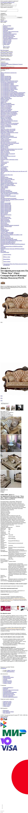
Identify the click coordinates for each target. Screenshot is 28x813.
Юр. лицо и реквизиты (8, 37)
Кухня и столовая (4, 154)
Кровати (2, 75)
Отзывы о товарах (7, 683)
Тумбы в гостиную (5, 138)
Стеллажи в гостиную (5, 134)
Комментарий (4, 11)
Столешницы (3, 167)
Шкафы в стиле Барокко (6, 122)
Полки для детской (5, 151)
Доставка (5, 679)
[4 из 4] (11, 487)
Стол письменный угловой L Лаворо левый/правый (12, 93)
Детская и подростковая (6, 139)
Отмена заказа (6, 44)
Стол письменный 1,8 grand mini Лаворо (9, 85)
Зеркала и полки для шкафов (7, 233)
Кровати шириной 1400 (6, 206)
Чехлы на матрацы (5, 224)
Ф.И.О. (2, 6)
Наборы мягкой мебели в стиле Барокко (9, 111)
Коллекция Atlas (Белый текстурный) (9, 239)
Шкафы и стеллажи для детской (8, 150)
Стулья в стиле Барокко (6, 125)
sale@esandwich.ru (10, 671)
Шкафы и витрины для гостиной (8, 130)
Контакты (5, 26)
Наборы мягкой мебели (6, 180)
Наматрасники (4, 223)
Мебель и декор (6, 256)
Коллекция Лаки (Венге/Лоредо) (8, 242)
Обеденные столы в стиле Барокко (8, 115)
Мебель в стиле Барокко (6, 103)
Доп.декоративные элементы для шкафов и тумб (11, 234)
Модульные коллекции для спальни (8, 198)
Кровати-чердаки (4, 146)
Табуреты (3, 164)
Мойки (2, 165)
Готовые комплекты (5, 140)
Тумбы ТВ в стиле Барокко (7, 119)
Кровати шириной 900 (6, 204)
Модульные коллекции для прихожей (9, 192)
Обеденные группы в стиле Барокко (9, 112)
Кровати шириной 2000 (6, 210)
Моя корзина (6, 710)
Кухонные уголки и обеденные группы (9, 80)
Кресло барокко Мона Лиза (7, 174)
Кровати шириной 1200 (6, 77)
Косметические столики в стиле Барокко (10, 123)
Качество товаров (7, 42)
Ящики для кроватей (5, 152)
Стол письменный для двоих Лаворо (9, 91)
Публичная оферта (7, 32)
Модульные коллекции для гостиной (9, 137)
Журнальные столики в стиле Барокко (9, 113)
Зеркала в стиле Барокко (6, 110)
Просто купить (6, 676)
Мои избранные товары (8, 711)
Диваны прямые (4, 170)
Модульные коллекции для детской (8, 141)
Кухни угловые (4, 158)
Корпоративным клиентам (9, 36)
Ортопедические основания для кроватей (10, 225)
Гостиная (3, 127)
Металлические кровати (6, 214)
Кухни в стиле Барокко (6, 107)
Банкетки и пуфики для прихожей (8, 195)
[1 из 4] (11, 433)
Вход (2, 50)
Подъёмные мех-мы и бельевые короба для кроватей (12, 199)
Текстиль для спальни (5, 221)
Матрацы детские (4, 147)
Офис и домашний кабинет (7, 181)
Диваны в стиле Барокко (6, 118)
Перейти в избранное (5, 59)
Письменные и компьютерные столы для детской (11, 149)
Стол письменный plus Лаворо (7, 90)
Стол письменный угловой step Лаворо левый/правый (13, 95)
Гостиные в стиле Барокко (6, 109)
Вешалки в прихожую (5, 190)
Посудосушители (4, 166)
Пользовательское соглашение (10, 33)
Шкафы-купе (3, 102)
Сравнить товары (4, 63)
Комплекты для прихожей (6, 191)
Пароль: (3, 17)
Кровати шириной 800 (6, 79)
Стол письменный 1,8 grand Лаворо (8, 86)
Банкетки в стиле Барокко (6, 116)
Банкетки (3, 176)
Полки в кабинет (4, 186)
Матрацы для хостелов (6, 237)
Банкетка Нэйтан (4, 177)
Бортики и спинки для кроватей (8, 153)
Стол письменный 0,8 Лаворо (7, 83)
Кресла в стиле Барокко (6, 117)
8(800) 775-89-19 (11, 670)
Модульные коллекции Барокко (8, 104)
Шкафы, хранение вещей (6, 98)
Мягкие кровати (4, 213)
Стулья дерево (4, 163)
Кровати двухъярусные (6, 76)
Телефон (2, 4)
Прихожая (3, 188)
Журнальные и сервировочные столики (9, 132)
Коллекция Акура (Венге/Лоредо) (8, 241)
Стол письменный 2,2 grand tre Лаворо (9, 89)
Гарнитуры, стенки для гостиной (8, 129)
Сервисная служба (7, 39)
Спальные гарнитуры (5, 200)
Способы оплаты (7, 678)
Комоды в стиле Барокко (6, 126)
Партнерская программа (8, 35)
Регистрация (6, 50)
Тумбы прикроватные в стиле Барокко (9, 120)
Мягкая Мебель (4, 169)
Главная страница (7, 254)
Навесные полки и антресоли (7, 136)
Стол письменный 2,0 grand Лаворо (8, 87)
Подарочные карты (5, 252)
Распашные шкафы (5, 99)
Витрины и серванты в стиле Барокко (9, 124)
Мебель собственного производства (8, 72)
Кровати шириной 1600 (6, 78)
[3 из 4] (11, 469)
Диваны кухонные (5, 161)
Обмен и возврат (7, 43)
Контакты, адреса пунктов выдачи (10, 31)
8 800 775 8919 (4, 21)
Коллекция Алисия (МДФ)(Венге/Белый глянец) (11, 240)
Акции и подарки (7, 25)
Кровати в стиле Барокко (6, 105)
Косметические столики (6, 218)
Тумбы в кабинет (4, 187)
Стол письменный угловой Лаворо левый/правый (12, 96)
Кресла (2, 173)
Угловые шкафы (4, 100)
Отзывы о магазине (7, 681)
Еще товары (3, 251)
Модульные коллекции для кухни (8, 156)
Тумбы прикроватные (5, 97)
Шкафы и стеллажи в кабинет (7, 184)
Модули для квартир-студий (7, 238)
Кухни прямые (4, 157)
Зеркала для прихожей (5, 194)
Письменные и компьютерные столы (9, 82)
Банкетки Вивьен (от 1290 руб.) (8, 179)
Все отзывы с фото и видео (7, 52)
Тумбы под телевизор (5, 133)
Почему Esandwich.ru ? (8, 29)
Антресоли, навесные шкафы (7, 232)
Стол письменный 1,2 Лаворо (7, 84)
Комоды (2, 73)
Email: (2, 16)
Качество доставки (7, 40)
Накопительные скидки (8, 28)
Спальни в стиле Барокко (6, 106)
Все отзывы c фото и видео (7, 54)
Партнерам (5, 30)
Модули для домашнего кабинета (8, 185)
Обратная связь (4, 717)
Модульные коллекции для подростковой (10, 143)
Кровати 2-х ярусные (5, 145)
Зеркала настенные (5, 219)
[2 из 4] (11, 451)
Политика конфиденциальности (10, 38)
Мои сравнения (6, 712)
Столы (2, 160)
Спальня (2, 197)
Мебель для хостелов (5, 235)
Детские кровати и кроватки (7, 144)
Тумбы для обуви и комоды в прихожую (9, 193)
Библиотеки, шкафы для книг (7, 131)
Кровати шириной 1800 (6, 208)
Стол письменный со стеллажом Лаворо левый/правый (13, 92)
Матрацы (3, 215)
